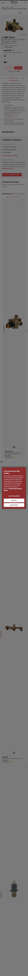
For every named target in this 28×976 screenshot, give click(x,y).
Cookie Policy (13, 488)
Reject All (14, 500)
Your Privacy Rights (14, 496)
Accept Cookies (14, 505)
